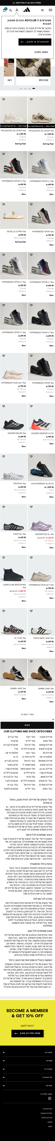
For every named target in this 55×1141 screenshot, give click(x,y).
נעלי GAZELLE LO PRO (16, 232)
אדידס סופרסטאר (44, 785)
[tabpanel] (27, 411)
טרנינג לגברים (11, 761)
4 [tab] (21, 87)
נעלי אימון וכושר (27, 769)
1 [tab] (33, 87)
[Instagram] (49, 1098)
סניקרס (14, 741)
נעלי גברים (13, 737)
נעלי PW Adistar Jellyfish (41, 131)
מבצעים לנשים (11, 789)
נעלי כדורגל (30, 745)
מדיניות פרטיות (47, 1118)
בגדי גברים (12, 785)
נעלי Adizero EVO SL (44, 534)
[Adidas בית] (27, 9)
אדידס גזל (47, 753)
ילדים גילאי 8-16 (27, 757)
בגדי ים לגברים (11, 777)
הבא (27, 725)
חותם (50, 1126)
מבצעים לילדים (11, 773)
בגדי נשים (47, 789)
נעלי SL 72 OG (20, 638)
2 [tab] (29, 87)
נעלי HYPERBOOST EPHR (43, 232)
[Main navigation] (50, 10)
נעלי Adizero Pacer (17, 433)
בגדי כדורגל (29, 761)
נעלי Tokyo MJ (19, 484)
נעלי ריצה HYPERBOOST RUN (13, 383)
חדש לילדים (29, 773)
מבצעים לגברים (10, 781)
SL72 (15, 757)
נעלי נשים (47, 741)
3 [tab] (25, 87)
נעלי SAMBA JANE (46, 689)
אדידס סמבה (46, 737)
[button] (42, 99)
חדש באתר (12, 765)
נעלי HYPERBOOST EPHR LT (42, 181)
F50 (16, 749)
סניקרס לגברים (11, 745)
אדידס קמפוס (45, 745)
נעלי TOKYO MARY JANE (43, 638)
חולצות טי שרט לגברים (10, 753)
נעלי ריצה (30, 737)
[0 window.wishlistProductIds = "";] (42, 10)
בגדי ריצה (30, 753)
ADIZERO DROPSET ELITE (42, 433)
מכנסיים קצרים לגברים (10, 769)
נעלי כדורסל (29, 785)
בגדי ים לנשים (45, 781)
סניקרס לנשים (45, 749)
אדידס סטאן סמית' (44, 777)
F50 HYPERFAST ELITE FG (42, 484)
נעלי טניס (30, 777)
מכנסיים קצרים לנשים (44, 773)
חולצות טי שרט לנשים (44, 757)
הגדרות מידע (47, 1109)
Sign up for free (30, 1033)
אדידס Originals (44, 769)
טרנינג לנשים (46, 765)
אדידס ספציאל (45, 761)
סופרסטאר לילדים (27, 765)
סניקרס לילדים (28, 749)
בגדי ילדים (30, 789)
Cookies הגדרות (46, 1113)
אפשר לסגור (41, 52)
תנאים (50, 1122)
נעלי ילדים (30, 741)
